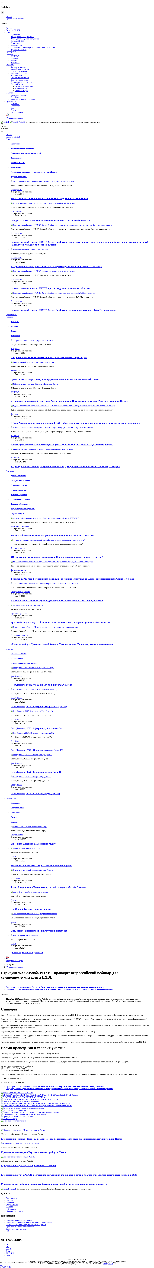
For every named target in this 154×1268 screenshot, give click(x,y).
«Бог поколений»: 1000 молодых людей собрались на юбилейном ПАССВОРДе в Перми (57, 600)
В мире (13, 60)
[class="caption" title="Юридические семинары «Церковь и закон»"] (20, 1143)
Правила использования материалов (21, 1227)
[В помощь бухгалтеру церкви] (14, 1121)
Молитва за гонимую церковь (23, 99)
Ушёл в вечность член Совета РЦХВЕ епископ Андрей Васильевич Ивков (49, 198)
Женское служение (18, 76)
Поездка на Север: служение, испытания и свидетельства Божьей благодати (50, 220)
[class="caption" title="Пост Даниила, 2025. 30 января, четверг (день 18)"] (32, 755)
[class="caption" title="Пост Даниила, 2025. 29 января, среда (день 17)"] (31, 777)
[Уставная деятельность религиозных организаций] (22, 1108)
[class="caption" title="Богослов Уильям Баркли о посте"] (25, 848)
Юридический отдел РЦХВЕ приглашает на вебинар (28, 1165)
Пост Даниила (16, 97)
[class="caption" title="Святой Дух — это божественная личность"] (29, 892)
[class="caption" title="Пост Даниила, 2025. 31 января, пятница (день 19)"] (32, 733)
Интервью (15, 104)
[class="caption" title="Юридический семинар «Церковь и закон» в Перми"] (23, 1130)
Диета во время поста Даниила (27, 952)
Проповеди (15, 106)
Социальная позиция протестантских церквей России (33, 47)
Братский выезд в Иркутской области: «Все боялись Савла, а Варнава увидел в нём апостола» (60, 622)
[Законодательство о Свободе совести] (17, 1093)
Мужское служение (18, 73)
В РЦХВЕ (15, 56)
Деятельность (16, 45)
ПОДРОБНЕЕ (6, 1267)
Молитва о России (18, 95)
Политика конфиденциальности (19, 1220)
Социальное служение (20, 78)
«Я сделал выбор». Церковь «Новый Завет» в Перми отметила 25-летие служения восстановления (62, 644)
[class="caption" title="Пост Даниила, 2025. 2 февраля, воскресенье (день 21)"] (34, 689)
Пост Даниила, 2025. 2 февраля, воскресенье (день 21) (39, 706)
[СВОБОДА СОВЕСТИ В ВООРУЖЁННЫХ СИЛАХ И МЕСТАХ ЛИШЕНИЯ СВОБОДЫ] (39, 1095)
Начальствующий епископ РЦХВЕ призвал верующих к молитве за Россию (50, 288)
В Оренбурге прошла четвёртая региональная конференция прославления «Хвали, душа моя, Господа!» (65, 466)
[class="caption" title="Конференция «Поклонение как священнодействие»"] (33, 362)
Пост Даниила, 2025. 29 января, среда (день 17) (35, 793)
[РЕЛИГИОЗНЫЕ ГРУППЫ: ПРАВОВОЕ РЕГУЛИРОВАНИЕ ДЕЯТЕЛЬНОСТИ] (35, 1104)
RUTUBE (10, 1253)
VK (7, 1247)
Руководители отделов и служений (25, 39)
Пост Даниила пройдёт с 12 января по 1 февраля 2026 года (41, 684)
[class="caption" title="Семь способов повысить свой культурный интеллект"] (34, 914)
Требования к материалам (16, 1229)
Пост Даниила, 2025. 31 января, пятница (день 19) (37, 750)
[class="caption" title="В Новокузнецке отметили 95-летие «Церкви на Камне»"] (35, 384)
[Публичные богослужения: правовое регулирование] (23, 1114)
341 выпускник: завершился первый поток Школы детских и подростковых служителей (57, 557)
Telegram (9, 1251)
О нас (8, 32)
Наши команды (21, 91)
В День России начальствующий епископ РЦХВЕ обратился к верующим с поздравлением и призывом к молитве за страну (75, 423)
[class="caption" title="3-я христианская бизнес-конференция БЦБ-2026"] (32, 340)
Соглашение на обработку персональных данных (26, 1225)
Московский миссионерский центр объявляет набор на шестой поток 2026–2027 (52, 535)
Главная (9, 17)
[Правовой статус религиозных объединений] (20, 1101)
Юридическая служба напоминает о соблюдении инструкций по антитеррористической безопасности (54, 1184)
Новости (9, 54)
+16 (7, 1231)
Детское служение (18, 67)
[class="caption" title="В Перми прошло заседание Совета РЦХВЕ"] (29, 249)
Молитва (9, 93)
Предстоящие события (15, 19)
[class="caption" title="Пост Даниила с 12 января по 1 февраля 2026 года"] (32, 668)
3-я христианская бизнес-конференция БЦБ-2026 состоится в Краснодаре (49, 357)
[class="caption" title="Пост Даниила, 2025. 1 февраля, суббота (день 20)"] (32, 711)
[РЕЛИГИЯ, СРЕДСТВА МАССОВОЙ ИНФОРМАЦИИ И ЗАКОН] (30, 1099)
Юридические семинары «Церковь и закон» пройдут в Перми (33, 1152)
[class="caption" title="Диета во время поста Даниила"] (24, 935)
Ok (1, 1265)
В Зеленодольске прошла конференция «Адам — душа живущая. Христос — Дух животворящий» (62, 444)
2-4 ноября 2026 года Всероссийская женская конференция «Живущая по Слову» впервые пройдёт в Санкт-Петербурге (73, 579)
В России (14, 58)
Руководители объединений (22, 37)
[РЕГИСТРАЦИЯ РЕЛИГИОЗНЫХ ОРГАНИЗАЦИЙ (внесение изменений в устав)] (36, 1106)
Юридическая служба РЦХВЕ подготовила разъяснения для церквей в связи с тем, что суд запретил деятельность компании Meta (69, 1175)
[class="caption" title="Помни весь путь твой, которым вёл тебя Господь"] (32, 870)
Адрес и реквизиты (18, 50)
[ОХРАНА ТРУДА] (9, 1119)
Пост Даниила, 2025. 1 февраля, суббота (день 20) (36, 728)
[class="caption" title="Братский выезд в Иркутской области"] (27, 605)
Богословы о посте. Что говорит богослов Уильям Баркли (41, 865)
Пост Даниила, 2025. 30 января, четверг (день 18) (36, 772)
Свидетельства (21, 88)
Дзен (8, 1255)
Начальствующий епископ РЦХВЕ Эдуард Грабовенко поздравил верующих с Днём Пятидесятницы (63, 310)
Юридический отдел (14, 118)
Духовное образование (20, 80)
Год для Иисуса (17, 84)
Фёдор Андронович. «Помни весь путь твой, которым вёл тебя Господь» (48, 887)
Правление (15, 34)
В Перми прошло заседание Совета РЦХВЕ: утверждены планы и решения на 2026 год (56, 266)
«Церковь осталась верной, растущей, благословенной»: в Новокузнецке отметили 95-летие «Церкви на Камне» (69, 401)
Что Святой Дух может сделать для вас (31, 909)
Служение (10, 65)
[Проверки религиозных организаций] (17, 1116)
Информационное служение (22, 82)
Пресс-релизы (11, 52)
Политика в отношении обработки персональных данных (29, 1222)
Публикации (11, 101)
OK (7, 1245)
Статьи (13, 110)
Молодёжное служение (20, 69)
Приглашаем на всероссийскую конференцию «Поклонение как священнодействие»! (55, 379)
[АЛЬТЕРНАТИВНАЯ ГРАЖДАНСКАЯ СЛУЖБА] (23, 1097)
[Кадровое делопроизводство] (13, 1110)
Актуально (15, 63)
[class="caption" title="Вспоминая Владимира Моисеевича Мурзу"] (29, 827)
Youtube (9, 1249)
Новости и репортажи (24, 86)
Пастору (14, 108)
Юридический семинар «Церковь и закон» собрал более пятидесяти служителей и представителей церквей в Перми (61, 1139)
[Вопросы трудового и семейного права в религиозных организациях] (30, 1112)
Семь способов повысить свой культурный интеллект (39, 930)
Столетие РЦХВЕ (13, 30)
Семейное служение (19, 71)
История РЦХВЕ (18, 41)
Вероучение (15, 43)
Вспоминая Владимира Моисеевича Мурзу (33, 843)
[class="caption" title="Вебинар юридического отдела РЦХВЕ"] (18, 1157)
